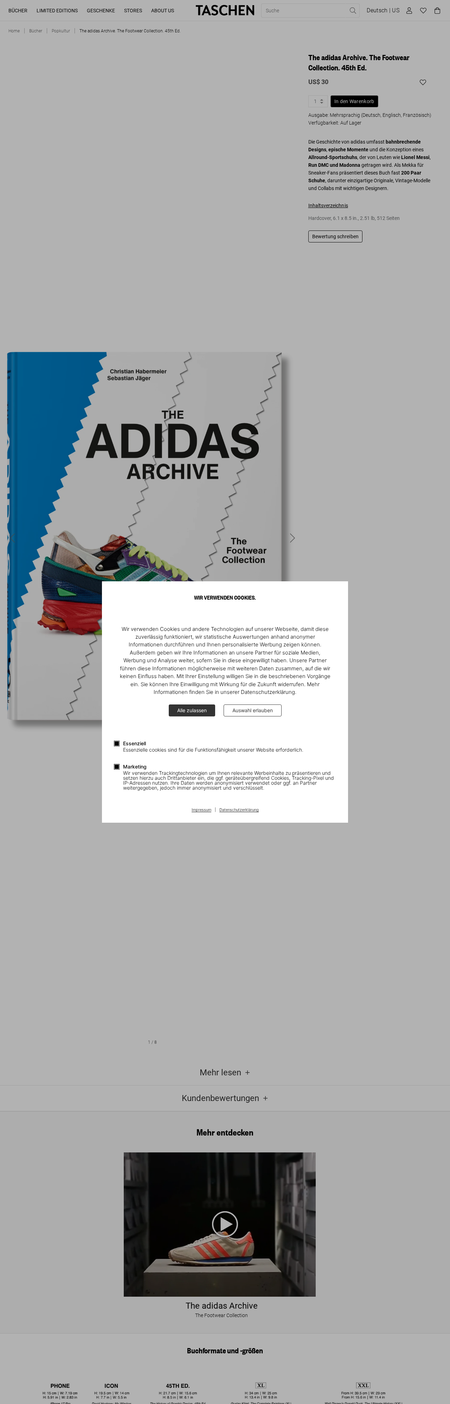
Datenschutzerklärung (239, 810)
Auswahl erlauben (252, 710)
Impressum (201, 810)
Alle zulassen (192, 710)
